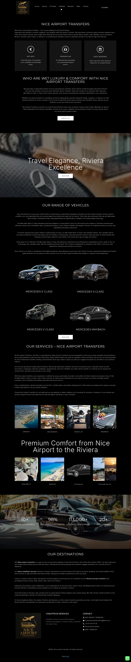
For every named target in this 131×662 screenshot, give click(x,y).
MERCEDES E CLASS (39, 291)
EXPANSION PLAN (65, 56)
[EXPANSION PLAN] (65, 49)
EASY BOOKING (100, 57)
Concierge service (104, 484)
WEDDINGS (104, 432)
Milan (78, 6)
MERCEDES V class (40, 329)
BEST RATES (30, 56)
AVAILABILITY (26, 484)
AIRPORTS (26, 432)
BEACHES (52, 484)
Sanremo (71, 6)
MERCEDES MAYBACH (90, 329)
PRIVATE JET (78, 432)
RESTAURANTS (52, 432)
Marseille (62, 6)
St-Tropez (53, 6)
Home (37, 6)
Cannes (44, 6)
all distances (78, 484)
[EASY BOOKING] (100, 49)
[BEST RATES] (30, 49)
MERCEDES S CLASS (90, 291)
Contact (85, 6)
